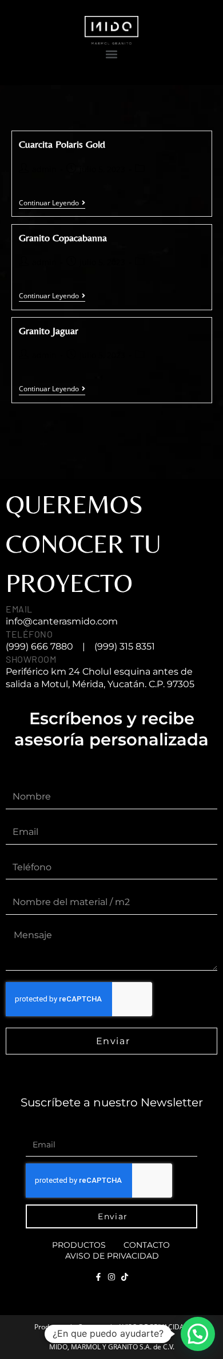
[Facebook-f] (98, 1277)
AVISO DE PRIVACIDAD (112, 1256)
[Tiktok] (125, 1277)
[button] (111, 53)
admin (44, 169)
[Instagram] (111, 1277)
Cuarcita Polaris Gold (62, 144)
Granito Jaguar (48, 330)
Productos (79, 1245)
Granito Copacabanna (63, 238)
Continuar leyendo (52, 203)
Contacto (147, 1245)
